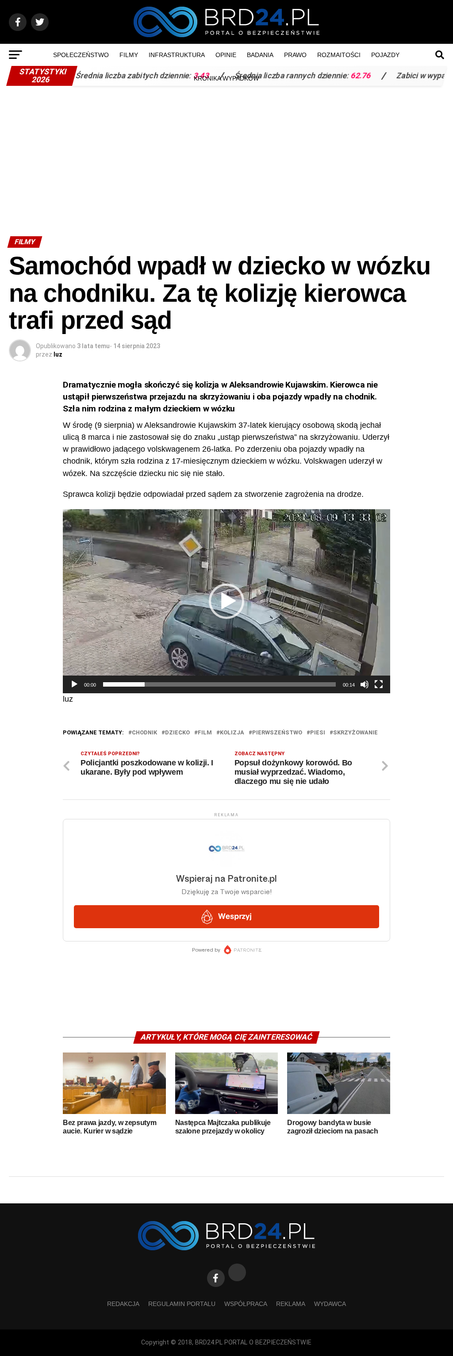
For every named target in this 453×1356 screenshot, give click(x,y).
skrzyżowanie (355, 733)
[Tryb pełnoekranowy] (378, 684)
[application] (226, 601)
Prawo (295, 54)
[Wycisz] (364, 684)
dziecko (177, 733)
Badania (260, 54)
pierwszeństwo (277, 733)
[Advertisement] (226, 157)
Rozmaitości (339, 54)
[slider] (219, 684)
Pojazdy (385, 54)
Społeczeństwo (81, 54)
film (205, 733)
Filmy (128, 54)
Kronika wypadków (226, 78)
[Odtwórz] (74, 684)
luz (58, 354)
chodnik (144, 733)
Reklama (290, 1303)
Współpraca (245, 1303)
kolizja (232, 733)
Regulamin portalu (181, 1303)
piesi (317, 733)
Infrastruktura (177, 54)
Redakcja (123, 1303)
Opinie (225, 54)
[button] (226, 601)
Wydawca (330, 1303)
